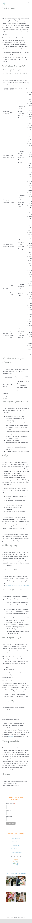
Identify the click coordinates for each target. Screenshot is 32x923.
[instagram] (14, 856)
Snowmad (23, 917)
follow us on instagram (16, 873)
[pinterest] (17, 856)
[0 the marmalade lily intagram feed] (21, 876)
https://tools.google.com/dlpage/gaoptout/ (17, 585)
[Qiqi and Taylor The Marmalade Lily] (21, 892)
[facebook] (11, 856)
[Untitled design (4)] (11, 892)
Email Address (10, 803)
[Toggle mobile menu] (29, 2)
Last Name (9, 816)
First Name (9, 810)
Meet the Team (16, 838)
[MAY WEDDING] (11, 876)
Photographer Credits (16, 852)
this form (10, 736)
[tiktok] (20, 856)
